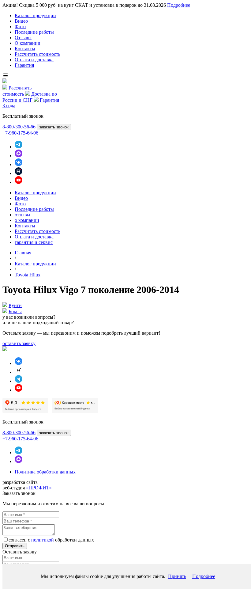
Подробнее (178, 5)
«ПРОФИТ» (39, 487)
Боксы (15, 311)
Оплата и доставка (34, 59)
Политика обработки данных (45, 471)
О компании (27, 43)
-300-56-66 (19, 126)
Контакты (25, 48)
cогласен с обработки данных (51, 539)
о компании (27, 220)
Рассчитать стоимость (37, 54)
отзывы (22, 214)
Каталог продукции (35, 15)
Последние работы (34, 32)
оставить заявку (19, 343)
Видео (21, 21)
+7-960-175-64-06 (20, 132)
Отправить (14, 546)
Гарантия (24, 65)
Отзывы (23, 37)
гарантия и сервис (34, 242)
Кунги (15, 305)
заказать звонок (54, 127)
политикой (42, 539)
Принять (177, 576)
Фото (20, 26)
